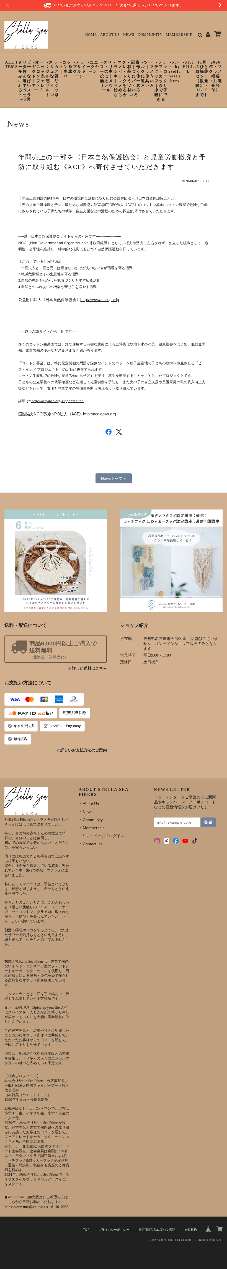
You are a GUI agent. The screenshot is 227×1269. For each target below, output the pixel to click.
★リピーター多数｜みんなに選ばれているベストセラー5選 (25, 81)
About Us (110, 35)
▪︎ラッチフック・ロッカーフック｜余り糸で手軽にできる (161, 81)
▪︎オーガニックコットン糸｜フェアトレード (38, 76)
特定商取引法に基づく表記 (157, 1229)
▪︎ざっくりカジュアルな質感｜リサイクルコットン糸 (52, 78)
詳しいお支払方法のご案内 (83, 750)
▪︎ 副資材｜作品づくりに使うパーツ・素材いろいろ (134, 78)
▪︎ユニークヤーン (93, 67)
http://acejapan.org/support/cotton (58, 401)
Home (91, 35)
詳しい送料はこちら (89, 668)
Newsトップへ (113, 478)
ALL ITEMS (11, 64)
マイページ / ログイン (105, 836)
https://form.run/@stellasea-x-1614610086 (36, 1207)
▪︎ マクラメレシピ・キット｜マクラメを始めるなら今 (120, 78)
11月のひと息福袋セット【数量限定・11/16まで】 (202, 78)
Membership (179, 35)
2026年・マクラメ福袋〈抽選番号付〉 (215, 76)
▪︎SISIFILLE (188, 67)
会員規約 (191, 1229)
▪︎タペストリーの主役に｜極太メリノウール (106, 76)
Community (150, 35)
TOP (86, 1229)
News (128, 35)
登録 (208, 822)
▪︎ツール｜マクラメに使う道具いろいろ (147, 74)
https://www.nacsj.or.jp (99, 299)
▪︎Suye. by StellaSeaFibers (174, 71)
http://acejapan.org (99, 414)
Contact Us (92, 844)
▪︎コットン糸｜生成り (66, 69)
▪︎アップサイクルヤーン (79, 69)
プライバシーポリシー (114, 1229)
